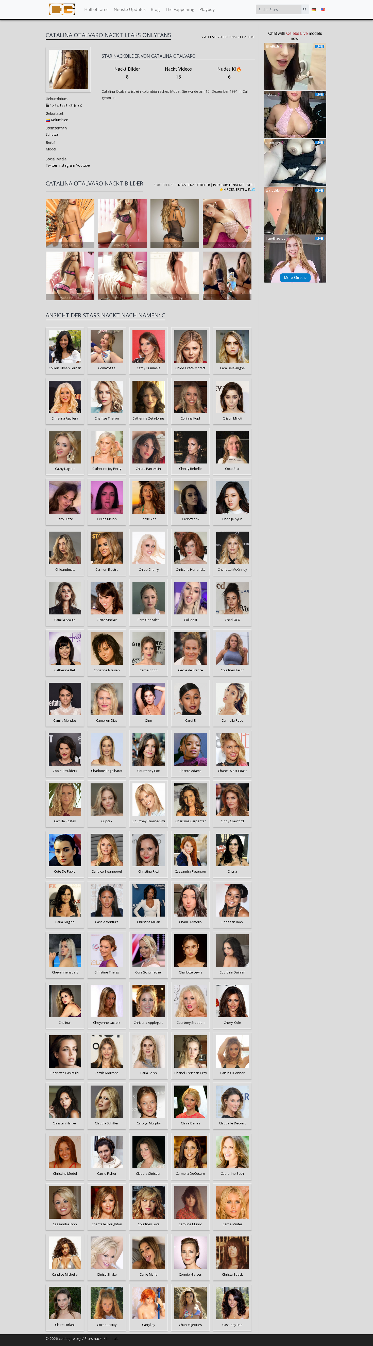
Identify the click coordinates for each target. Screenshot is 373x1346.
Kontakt (112, 1338)
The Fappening (179, 9)
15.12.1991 (58, 105)
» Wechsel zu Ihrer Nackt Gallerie (228, 37)
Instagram (66, 165)
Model (51, 149)
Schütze (52, 134)
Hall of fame (96, 9)
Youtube (82, 165)
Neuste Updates (130, 9)
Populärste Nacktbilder (232, 185)
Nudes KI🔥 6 (229, 73)
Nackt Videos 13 (178, 73)
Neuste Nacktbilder (194, 185)
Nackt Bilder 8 (127, 73)
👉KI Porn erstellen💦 (237, 189)
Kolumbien (59, 119)
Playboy (207, 9)
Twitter (51, 165)
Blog (155, 9)
